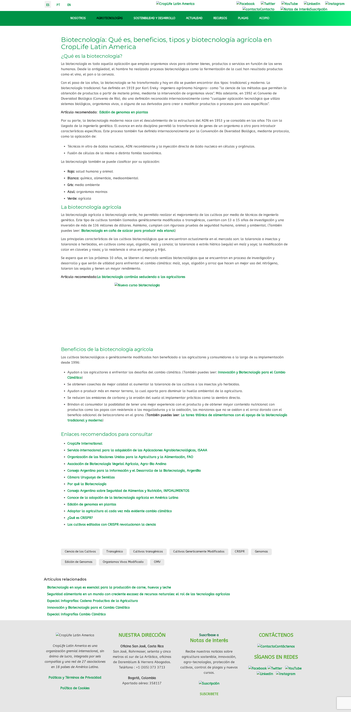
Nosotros (78, 18)
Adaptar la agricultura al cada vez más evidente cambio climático (119, 511)
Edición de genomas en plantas (123, 112)
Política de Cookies (75, 688)
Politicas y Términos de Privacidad (75, 677)
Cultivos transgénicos (148, 551)
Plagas (243, 18)
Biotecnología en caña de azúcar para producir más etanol (128, 231)
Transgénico (114, 551)
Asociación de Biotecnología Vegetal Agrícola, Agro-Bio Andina (116, 464)
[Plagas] (252, 18)
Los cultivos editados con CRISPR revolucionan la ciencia (111, 524)
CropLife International (84, 443)
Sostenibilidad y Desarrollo (154, 18)
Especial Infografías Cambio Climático (76, 614)
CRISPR (240, 551)
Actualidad (194, 18)
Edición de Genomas (78, 562)
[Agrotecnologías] (126, 18)
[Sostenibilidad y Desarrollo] (179, 18)
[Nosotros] (89, 18)
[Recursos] (230, 18)
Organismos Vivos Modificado (123, 562)
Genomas (261, 551)
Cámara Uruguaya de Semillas (91, 477)
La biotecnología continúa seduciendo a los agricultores (141, 277)
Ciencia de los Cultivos (80, 551)
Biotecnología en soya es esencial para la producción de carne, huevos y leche (109, 587)
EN (69, 5)
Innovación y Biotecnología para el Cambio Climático (88, 607)
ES (47, 5)
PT (58, 5)
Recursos (220, 18)
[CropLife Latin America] (175, 3)
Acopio (264, 18)
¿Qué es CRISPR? (80, 518)
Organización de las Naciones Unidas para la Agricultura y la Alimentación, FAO (130, 457)
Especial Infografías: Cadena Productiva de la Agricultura (92, 601)
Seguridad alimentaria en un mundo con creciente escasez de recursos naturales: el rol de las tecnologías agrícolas (138, 594)
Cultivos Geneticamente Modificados (198, 551)
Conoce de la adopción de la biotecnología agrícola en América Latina (122, 498)
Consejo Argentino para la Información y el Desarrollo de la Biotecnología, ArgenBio (134, 470)
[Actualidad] (206, 18)
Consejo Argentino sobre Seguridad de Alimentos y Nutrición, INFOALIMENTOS (128, 491)
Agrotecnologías (109, 18)
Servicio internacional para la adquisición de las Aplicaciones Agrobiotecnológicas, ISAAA (137, 450)
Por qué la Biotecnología (86, 484)
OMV (157, 562)
